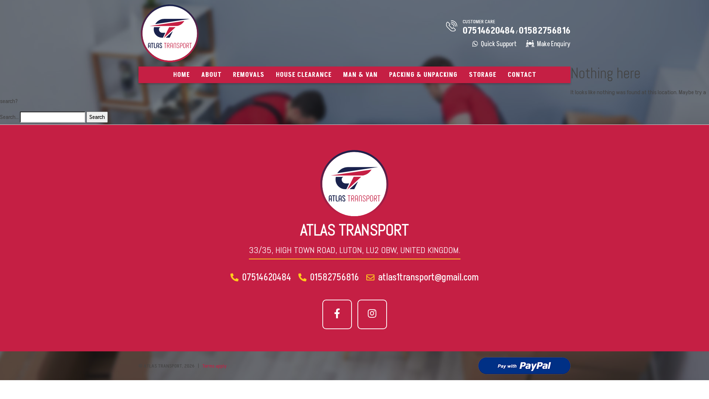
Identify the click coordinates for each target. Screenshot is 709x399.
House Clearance (304, 74)
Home (181, 74)
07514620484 (489, 30)
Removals (248, 74)
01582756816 (545, 30)
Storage (482, 74)
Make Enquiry (553, 44)
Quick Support (498, 44)
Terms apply (214, 365)
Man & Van (360, 74)
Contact (522, 74)
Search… (9, 117)
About (211, 74)
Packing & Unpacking (423, 74)
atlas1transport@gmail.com (427, 277)
